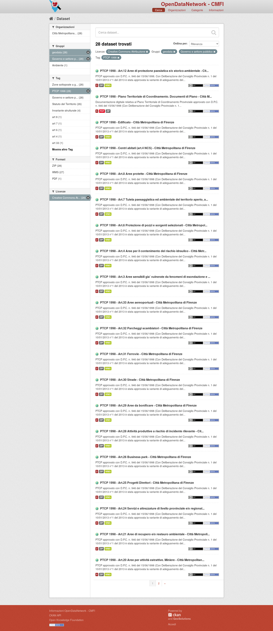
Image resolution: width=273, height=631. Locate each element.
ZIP (101, 85)
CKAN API (55, 615)
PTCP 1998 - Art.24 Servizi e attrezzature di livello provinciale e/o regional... (152, 508)
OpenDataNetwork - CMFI (192, 4)
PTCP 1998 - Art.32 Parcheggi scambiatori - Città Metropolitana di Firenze (151, 328)
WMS (108, 85)
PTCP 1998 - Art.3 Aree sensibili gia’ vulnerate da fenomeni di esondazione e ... (155, 276)
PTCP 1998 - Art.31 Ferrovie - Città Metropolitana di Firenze (141, 354)
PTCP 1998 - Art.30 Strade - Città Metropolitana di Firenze (140, 379)
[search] (213, 32)
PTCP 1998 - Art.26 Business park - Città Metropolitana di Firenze (145, 457)
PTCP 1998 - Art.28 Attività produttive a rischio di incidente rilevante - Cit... (152, 431)
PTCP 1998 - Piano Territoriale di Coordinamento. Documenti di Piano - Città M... (156, 96)
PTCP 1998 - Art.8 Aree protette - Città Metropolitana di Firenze (143, 174)
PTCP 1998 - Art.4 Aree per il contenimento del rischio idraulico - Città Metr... (153, 251)
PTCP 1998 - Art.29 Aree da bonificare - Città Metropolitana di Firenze (148, 405)
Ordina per (180, 43)
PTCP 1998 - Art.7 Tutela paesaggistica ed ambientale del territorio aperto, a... (154, 199)
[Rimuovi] (147, 51)
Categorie (197, 10)
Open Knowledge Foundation (66, 620)
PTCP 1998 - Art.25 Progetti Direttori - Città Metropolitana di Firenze (147, 482)
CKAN (174, 615)
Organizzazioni (177, 10)
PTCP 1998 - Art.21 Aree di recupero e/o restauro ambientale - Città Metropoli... (155, 534)
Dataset (63, 18)
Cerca (158, 10)
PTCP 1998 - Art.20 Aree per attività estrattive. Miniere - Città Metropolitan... (152, 560)
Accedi (172, 624)
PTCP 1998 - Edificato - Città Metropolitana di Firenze (137, 122)
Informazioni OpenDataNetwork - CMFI (72, 610)
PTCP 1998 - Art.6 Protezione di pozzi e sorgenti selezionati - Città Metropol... (153, 225)
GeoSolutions (182, 618)
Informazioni (216, 10)
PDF (102, 111)
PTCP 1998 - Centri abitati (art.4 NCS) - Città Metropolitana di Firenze (147, 148)
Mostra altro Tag (62, 149)
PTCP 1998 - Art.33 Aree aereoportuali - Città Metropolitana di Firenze (148, 302)
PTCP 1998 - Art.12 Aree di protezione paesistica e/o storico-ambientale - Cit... (154, 71)
